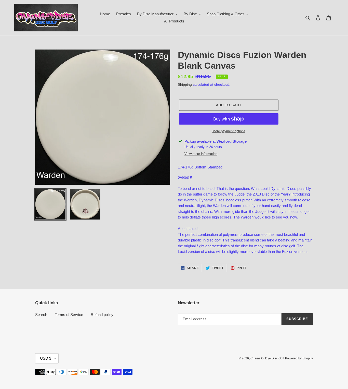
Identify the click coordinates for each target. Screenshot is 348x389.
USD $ (45, 358)
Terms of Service (69, 314)
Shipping (185, 84)
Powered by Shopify (299, 358)
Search (41, 314)
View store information (200, 154)
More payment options (228, 131)
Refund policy (102, 314)
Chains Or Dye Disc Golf (267, 358)
